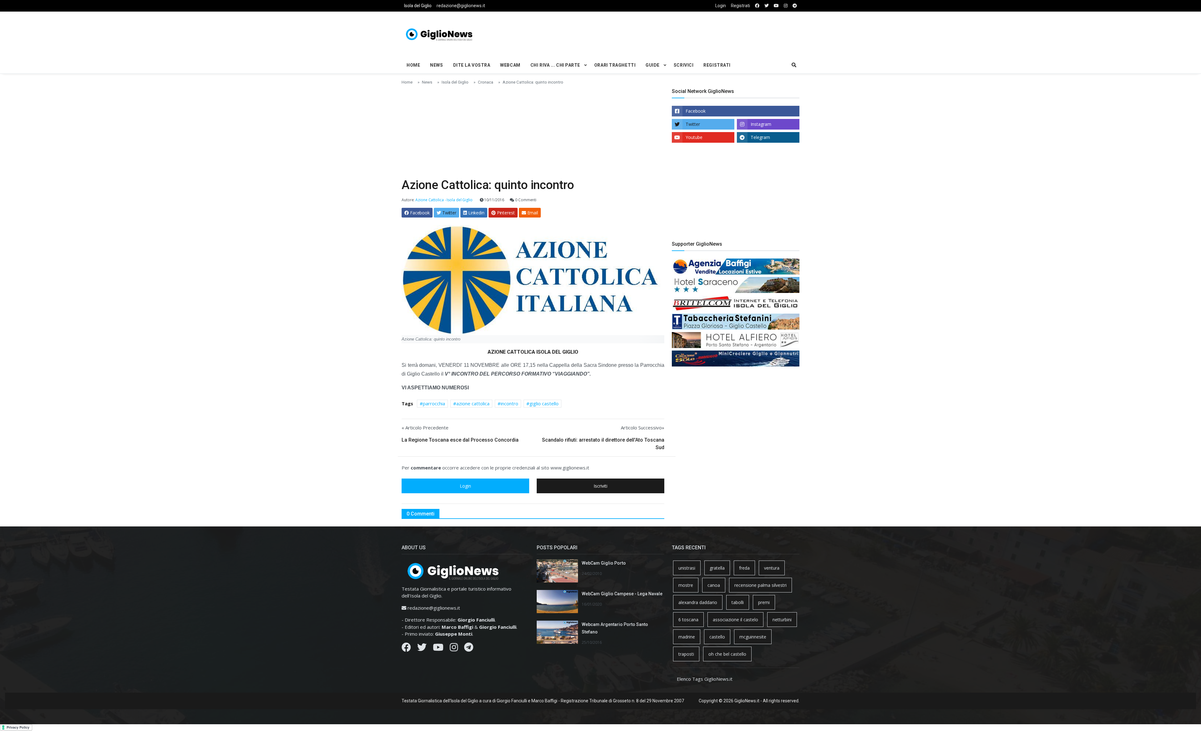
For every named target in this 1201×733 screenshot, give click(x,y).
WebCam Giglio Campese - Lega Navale (622, 593)
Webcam (510, 65)
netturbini (782, 620)
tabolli (738, 602)
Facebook (696, 111)
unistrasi (686, 568)
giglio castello (544, 403)
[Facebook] (406, 649)
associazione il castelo (735, 620)
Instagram (761, 124)
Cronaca (485, 82)
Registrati (740, 5)
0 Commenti (525, 199)
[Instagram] (454, 649)
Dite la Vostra (471, 65)
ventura (771, 568)
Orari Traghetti (615, 65)
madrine (686, 637)
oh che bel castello (727, 654)
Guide (653, 65)
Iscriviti (600, 486)
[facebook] (757, 6)
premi (764, 602)
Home (413, 65)
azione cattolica (472, 403)
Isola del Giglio (418, 5)
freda (744, 568)
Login (720, 5)
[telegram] (794, 6)
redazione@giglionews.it (461, 5)
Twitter (693, 124)
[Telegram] (468, 649)
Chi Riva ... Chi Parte (555, 65)
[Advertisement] (668, 33)
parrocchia (434, 403)
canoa (713, 585)
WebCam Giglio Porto (604, 563)
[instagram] (785, 6)
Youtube (694, 137)
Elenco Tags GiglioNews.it (704, 679)
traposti (686, 654)
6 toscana (688, 620)
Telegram (760, 137)
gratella (717, 568)
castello (717, 637)
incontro (509, 403)
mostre (685, 585)
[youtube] (776, 6)
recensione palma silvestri (760, 585)
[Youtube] (438, 649)
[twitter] (766, 6)
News (436, 65)
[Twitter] (422, 649)
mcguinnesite (752, 637)
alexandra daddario (697, 602)
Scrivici (683, 65)
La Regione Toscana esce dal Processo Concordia (460, 440)
